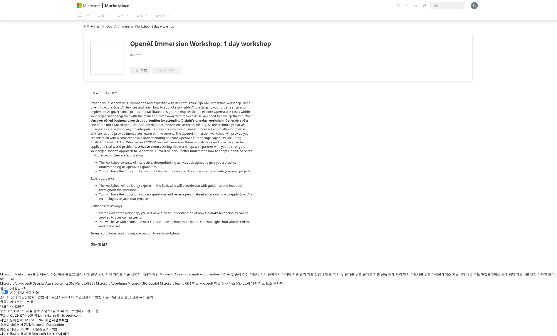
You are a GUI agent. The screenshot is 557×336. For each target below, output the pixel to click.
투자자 (278, 283)
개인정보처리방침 (88, 297)
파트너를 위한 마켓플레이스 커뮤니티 (437, 274)
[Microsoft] (88, 5)
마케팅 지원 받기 (294, 274)
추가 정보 (111, 93)
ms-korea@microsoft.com (61, 315)
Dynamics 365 (64, 283)
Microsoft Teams (172, 283)
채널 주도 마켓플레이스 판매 (487, 274)
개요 (95, 93)
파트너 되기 (258, 274)
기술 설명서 (132, 274)
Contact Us (66, 297)
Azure (49, 283)
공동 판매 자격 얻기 (395, 274)
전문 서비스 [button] (92, 26)
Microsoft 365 (85, 283)
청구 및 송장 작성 (236, 274)
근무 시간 (98, 274)
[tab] (97, 92)
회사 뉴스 (228, 283)
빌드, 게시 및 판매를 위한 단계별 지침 (352, 274)
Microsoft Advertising (111, 283)
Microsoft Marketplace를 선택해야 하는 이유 (32, 274)
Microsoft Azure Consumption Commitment (191, 274)
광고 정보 (131, 297)
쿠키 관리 (146, 297)
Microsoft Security (31, 283)
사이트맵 (51, 297)
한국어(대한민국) (12, 288)
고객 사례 (83, 274)
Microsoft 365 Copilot (143, 283)
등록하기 (274, 274)
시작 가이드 (114, 274)
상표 (120, 297)
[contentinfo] (103, 26)
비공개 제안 (150, 274)
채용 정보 (192, 283)
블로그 (70, 274)
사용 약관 (109, 297)
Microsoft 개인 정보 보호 (254, 283)
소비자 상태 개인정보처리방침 (22, 297)
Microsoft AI (9, 283)
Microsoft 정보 (210, 283)
